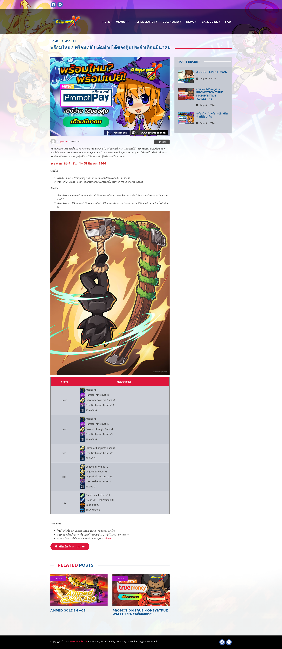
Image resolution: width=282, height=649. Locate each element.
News (190, 21)
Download (171, 21)
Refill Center (145, 21)
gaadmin (64, 141)
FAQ (228, 21)
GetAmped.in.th (78, 641)
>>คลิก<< (106, 538)
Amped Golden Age (68, 610)
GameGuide (210, 21)
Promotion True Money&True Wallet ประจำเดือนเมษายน (140, 612)
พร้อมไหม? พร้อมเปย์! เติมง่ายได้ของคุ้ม (212, 115)
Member (121, 21)
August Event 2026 (211, 72)
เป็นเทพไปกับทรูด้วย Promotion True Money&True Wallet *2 (209, 94)
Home (106, 21)
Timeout (68, 41)
